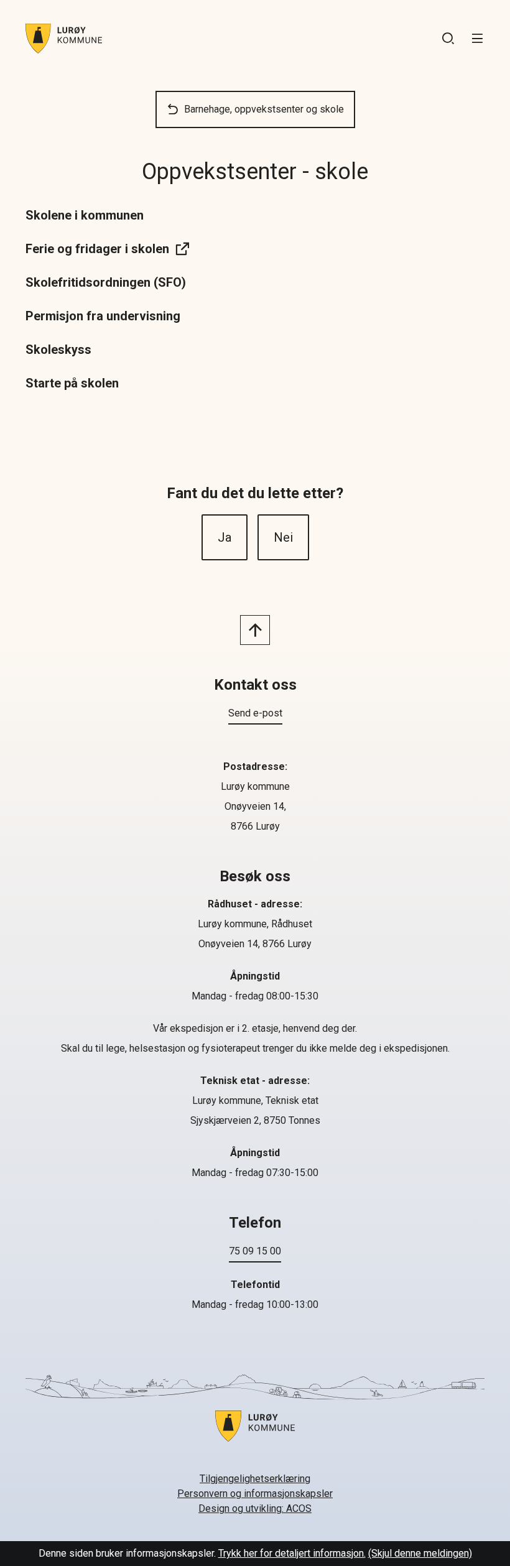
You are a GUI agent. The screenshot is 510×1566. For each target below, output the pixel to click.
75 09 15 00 (255, 1251)
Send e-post (255, 713)
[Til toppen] (255, 630)
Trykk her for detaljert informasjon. (292, 1553)
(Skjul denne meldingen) (420, 1553)
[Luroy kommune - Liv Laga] (255, 1434)
